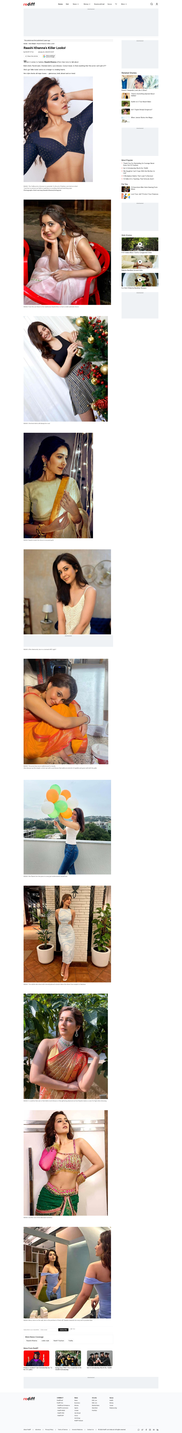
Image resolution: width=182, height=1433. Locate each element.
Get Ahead (32, 43)
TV (116, 4)
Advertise (38, 1429)
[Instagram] (150, 1430)
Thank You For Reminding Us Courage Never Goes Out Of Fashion (138, 164)
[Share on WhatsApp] (138, 1430)
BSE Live (94, 1400)
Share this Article (32, 56)
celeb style (45, 1341)
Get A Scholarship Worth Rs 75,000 (135, 168)
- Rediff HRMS (61, 1410)
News (75, 4)
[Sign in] (156, 4)
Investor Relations (77, 1429)
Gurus (110, 4)
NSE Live (94, 1403)
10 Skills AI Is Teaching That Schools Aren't (138, 179)
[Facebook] (146, 1430)
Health (111, 1400)
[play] (140, 244)
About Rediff (27, 1429)
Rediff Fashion (59, 1341)
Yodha (70, 1341)
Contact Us (90, 1429)
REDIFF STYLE (29, 52)
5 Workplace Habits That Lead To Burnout (138, 176)
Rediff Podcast (78, 1420)
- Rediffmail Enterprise (63, 1405)
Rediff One (60, 1403)
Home (60, 4)
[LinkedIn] (157, 1430)
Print (73, 1329)
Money (86, 4)
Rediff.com (106, 1429)
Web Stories (127, 235)
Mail (67, 4)
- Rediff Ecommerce (62, 1408)
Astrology (77, 1418)
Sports (76, 1408)
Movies (76, 1405)
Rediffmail (60, 1400)
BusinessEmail (99, 4)
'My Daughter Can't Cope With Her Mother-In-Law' (139, 172)
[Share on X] (142, 1430)
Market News (95, 1405)
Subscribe (63, 1330)
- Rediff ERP (60, 1415)
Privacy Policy (49, 1429)
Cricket (76, 1410)
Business (77, 1403)
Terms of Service (63, 1429)
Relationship (113, 1408)
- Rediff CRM (60, 1413)
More (123, 4)
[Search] (151, 4)
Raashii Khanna (31, 1341)
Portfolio (94, 1410)
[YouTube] (154, 1430)
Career (111, 1405)
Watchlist (95, 1408)
